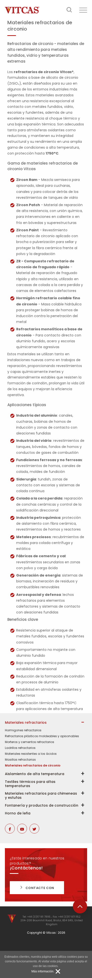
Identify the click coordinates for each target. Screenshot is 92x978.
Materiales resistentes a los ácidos (31, 754)
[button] (83, 10)
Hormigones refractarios (23, 730)
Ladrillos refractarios (20, 748)
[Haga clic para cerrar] (58, 971)
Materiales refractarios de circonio (32, 765)
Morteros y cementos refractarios (29, 742)
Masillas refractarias (20, 759)
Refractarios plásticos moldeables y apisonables (42, 736)
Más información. (42, 971)
